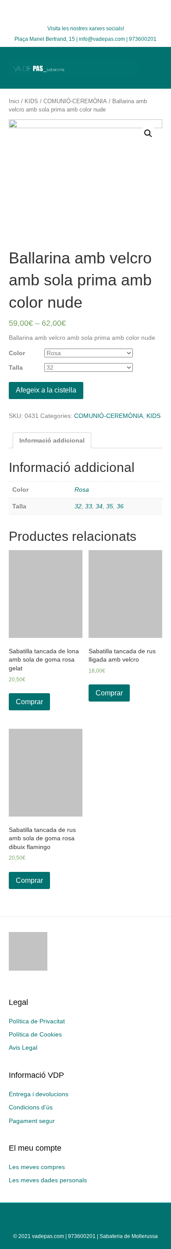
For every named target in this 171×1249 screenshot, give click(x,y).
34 (99, 506)
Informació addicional (52, 440)
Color (17, 352)
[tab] (52, 440)
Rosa (82, 489)
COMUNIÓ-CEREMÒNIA (75, 101)
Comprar (29, 701)
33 (88, 506)
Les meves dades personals (48, 1180)
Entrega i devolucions (38, 1094)
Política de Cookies (35, 1034)
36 (120, 506)
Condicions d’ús (31, 1107)
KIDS (31, 101)
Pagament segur (32, 1120)
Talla (16, 367)
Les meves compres (37, 1166)
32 (78, 506)
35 (109, 506)
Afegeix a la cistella (46, 390)
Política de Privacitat (37, 1021)
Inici (14, 101)
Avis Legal (23, 1047)
